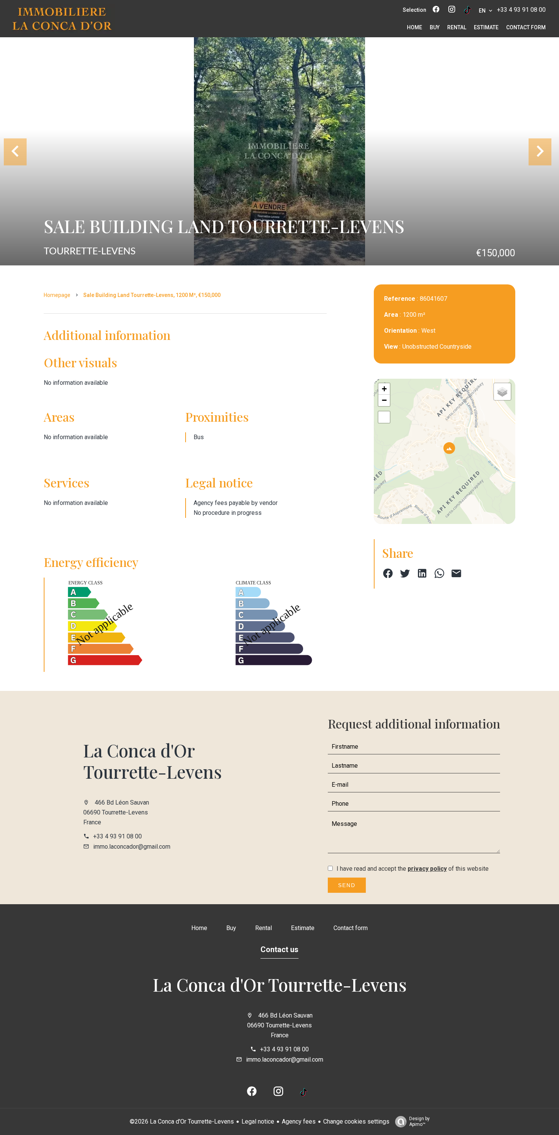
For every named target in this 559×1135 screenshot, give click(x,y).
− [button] (384, 400)
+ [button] (384, 389)
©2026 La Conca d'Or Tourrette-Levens (182, 1121)
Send (347, 885)
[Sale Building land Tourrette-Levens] (279, 151)
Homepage (57, 295)
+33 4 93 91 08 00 (521, 9)
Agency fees (299, 1121)
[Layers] (502, 391)
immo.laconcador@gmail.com (131, 846)
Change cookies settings (356, 1121)
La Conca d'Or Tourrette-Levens (152, 760)
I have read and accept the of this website (413, 868)
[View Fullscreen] (384, 417)
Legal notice (257, 1121)
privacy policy (427, 868)
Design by (419, 1121)
